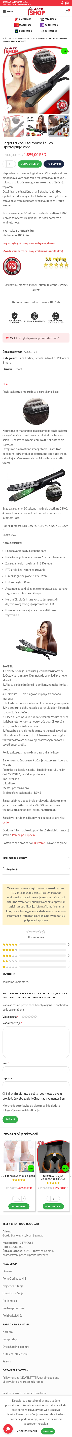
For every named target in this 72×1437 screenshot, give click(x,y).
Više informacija (27, 1431)
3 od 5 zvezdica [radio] (29, 1016)
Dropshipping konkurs (16, 1346)
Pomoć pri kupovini (14, 1278)
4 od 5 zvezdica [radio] (32, 1016)
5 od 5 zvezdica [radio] (35, 1016)
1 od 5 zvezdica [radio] (23, 1016)
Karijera (8, 1332)
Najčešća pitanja (13, 1286)
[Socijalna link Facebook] (62, 3)
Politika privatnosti (14, 1308)
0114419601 (51, 19)
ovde (6, 822)
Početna (7, 38)
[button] (18, 1206)
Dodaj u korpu (30, 163)
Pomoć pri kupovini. (24, 835)
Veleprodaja (10, 1339)
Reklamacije (10, 1300)
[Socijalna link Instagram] (66, 3)
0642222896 (25, 24)
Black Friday (25, 358)
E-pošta (8, 1078)
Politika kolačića (12, 1315)
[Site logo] (36, 11)
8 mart (18, 369)
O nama (7, 1271)
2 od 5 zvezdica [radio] (26, 1016)
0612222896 (25, 19)
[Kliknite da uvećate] (8, 107)
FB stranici (38, 843)
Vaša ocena (10, 1016)
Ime (6, 1063)
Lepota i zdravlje (31, 38)
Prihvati (48, 1431)
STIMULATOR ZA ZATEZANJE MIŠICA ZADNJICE (53, 1179)
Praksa (7, 1361)
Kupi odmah (54, 163)
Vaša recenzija (12, 1023)
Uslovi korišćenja (13, 1293)
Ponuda (17, 38)
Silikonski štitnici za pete (19, 1176)
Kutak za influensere (15, 1354)
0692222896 (25, 30)
